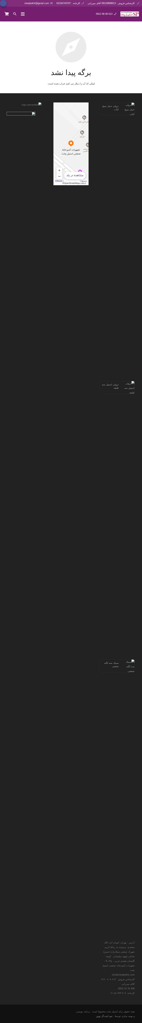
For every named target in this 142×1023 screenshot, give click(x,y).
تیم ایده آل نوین (104, 1016)
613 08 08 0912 (104, 14)
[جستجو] (15, 14)
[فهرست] (23, 14)
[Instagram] (13, 3)
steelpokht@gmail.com (36, 3)
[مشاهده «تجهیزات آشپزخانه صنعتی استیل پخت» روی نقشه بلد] (71, 143)
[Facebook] (3, 3)
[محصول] (7, 14)
